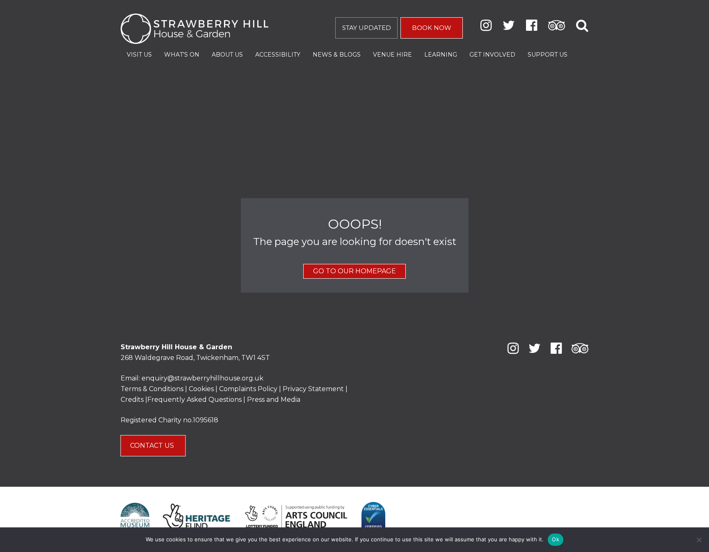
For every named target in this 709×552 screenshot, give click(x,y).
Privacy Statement (313, 389)
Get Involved (492, 54)
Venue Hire (392, 54)
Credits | (134, 399)
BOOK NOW (431, 28)
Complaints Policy (248, 389)
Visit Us (139, 54)
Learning (440, 54)
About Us (227, 54)
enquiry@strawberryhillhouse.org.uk (202, 378)
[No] (699, 540)
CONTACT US (153, 445)
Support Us (547, 54)
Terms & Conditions (152, 389)
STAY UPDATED (366, 28)
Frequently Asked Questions (194, 399)
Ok (555, 539)
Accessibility (277, 54)
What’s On (181, 54)
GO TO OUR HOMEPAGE (354, 271)
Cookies (202, 389)
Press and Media (273, 399)
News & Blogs (337, 54)
